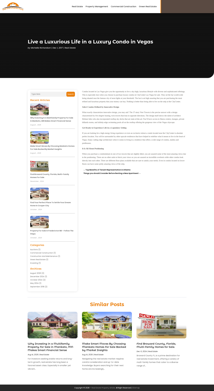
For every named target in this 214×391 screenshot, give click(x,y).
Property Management (97, 6)
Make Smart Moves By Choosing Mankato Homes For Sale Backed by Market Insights (104, 347)
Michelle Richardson (41, 47)
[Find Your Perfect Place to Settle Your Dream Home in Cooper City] (39, 194)
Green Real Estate (148, 6)
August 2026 (35, 273)
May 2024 (34, 283)
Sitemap (136, 388)
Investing (34, 263)
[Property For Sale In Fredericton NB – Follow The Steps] (39, 222)
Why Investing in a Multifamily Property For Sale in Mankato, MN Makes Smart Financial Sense (50, 347)
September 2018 (37, 286)
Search (71, 94)
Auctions (34, 249)
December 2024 (37, 276)
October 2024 (36, 280)
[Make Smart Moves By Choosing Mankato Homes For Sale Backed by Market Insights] (39, 137)
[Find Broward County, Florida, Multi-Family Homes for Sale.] (39, 166)
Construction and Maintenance (43, 256)
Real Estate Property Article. (103, 388)
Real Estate (77, 6)
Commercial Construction (123, 6)
